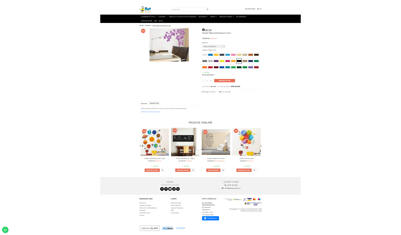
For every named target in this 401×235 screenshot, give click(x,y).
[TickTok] (174, 189)
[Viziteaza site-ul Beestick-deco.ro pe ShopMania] (168, 228)
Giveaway (142, 210)
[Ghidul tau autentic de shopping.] (180, 228)
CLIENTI (174, 199)
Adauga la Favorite (210, 92)
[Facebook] (162, 189)
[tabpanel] (169, 44)
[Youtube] (170, 189)
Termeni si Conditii (145, 205)
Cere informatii (226, 92)
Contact (141, 215)
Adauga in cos (225, 81)
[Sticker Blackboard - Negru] (185, 142)
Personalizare (146, 21)
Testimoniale (241, 17)
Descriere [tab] (144, 103)
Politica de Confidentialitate (148, 208)
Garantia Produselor (177, 208)
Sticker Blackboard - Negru (185, 158)
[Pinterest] (166, 189)
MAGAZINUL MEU (146, 199)
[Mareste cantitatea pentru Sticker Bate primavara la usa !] (210, 80)
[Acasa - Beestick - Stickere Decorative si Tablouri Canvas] (149, 9)
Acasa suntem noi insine (216, 158)
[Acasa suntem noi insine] (216, 142)
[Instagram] (178, 189)
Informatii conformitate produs (150, 112)
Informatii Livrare (144, 213)
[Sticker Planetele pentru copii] (154, 142)
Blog (161, 21)
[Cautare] (207, 9)
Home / (142, 25)
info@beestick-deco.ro (232, 188)
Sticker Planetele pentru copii (154, 158)
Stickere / (148, 25)
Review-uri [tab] (154, 103)
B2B (155, 21)
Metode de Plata (176, 203)
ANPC (172, 210)
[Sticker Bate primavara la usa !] (169, 44)
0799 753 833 (232, 185)
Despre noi (142, 203)
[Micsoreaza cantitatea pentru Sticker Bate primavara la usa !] (203, 80)
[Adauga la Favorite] (162, 170)
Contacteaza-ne (212, 218)
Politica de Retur (176, 205)
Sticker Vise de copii (246, 158)
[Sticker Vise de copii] (246, 142)
